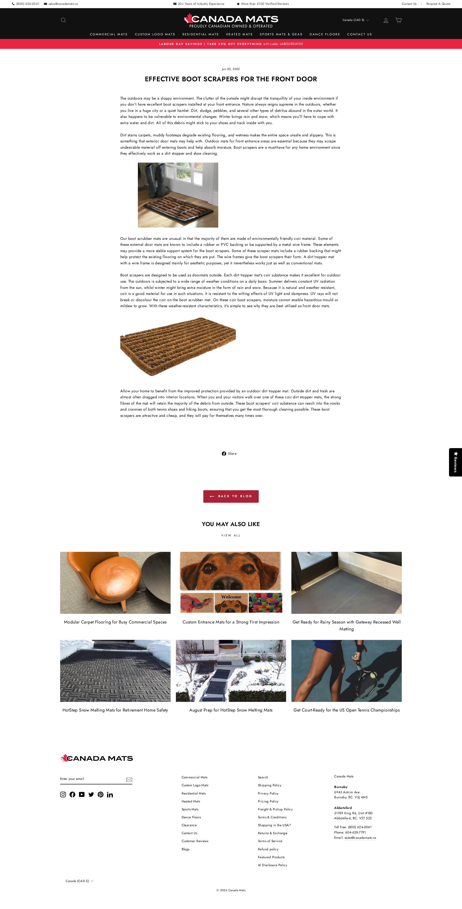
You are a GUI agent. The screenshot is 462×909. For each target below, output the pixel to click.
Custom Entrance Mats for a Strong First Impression (231, 622)
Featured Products (271, 857)
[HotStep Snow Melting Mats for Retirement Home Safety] (115, 671)
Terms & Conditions (272, 817)
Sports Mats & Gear (281, 34)
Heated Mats (239, 34)
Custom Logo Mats (155, 34)
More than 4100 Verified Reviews (265, 3)
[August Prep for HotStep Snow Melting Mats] (231, 671)
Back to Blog (234, 496)
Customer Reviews (195, 841)
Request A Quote (438, 3)
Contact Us (409, 3)
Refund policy (268, 849)
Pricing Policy (268, 801)
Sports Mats (190, 809)
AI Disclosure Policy (272, 865)
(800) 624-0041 (27, 3)
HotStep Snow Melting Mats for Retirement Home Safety (115, 710)
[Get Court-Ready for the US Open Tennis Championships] (346, 671)
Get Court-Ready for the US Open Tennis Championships (347, 710)
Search (263, 777)
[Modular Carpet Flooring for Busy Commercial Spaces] (115, 583)
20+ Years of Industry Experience (201, 3)
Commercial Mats (109, 34)
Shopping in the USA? (274, 825)
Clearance (189, 825)
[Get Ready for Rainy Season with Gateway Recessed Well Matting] (346, 583)
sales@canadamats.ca (63, 3)
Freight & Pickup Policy (275, 809)
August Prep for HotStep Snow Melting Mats (230, 710)
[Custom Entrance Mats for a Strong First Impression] (231, 583)
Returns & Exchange (272, 833)
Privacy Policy (268, 793)
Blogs (186, 849)
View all (231, 535)
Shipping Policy (269, 785)
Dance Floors (325, 34)
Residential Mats (200, 34)
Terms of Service (270, 841)
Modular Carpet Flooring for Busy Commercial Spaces (115, 622)
